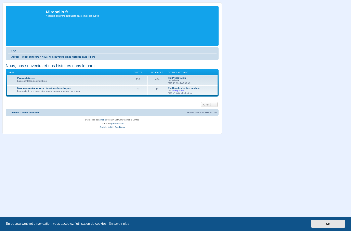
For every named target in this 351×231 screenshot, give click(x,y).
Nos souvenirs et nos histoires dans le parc (44, 88)
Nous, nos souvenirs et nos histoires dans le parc (50, 65)
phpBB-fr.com (117, 123)
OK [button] (328, 223)
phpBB (103, 120)
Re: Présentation (177, 78)
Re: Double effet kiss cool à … (184, 88)
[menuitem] (12, 50)
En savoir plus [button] (119, 223)
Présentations (26, 78)
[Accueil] (26, 20)
